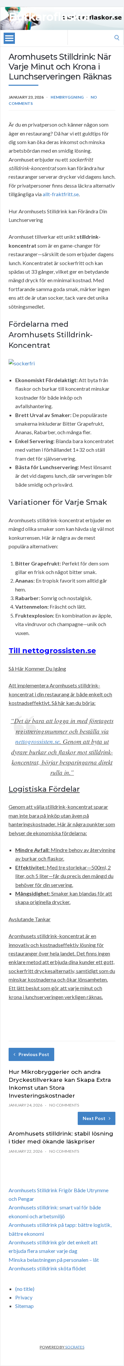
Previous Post (34, 1054)
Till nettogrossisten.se (52, 650)
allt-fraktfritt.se (61, 194)
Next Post (94, 1118)
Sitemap (24, 1306)
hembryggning (67, 97)
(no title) (24, 1289)
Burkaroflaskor (50, 16)
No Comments (64, 1105)
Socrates (74, 1347)
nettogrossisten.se (37, 741)
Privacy (23, 1297)
